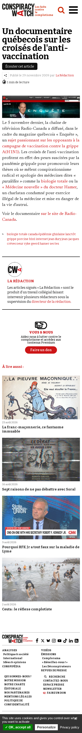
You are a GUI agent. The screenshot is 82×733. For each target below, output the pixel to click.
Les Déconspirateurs (56, 666)
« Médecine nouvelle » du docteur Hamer (39, 187)
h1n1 (32, 239)
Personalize (46, 727)
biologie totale (54, 181)
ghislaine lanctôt (64, 234)
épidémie (45, 234)
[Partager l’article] (5, 75)
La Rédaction (65, 75)
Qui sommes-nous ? (17, 676)
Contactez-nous (55, 680)
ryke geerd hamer (36, 243)
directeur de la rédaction (51, 302)
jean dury (55, 239)
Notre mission (15, 680)
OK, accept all (19, 727)
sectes (54, 243)
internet (42, 239)
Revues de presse (54, 670)
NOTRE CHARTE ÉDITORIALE (14, 686)
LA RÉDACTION (20, 281)
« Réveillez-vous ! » (54, 662)
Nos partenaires (17, 692)
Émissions (48, 654)
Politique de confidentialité (16, 702)
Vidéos (46, 650)
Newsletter (52, 688)
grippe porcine (17, 239)
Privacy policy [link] (69, 727)
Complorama (51, 658)
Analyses (9, 650)
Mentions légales (18, 696)
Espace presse (53, 684)
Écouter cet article (19, 66)
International (12, 658)
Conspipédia (11, 666)
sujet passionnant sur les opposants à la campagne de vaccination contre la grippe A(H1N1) (40, 146)
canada (33, 234)
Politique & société (16, 654)
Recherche (57, 676)
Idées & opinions (14, 662)
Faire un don (56, 692)
